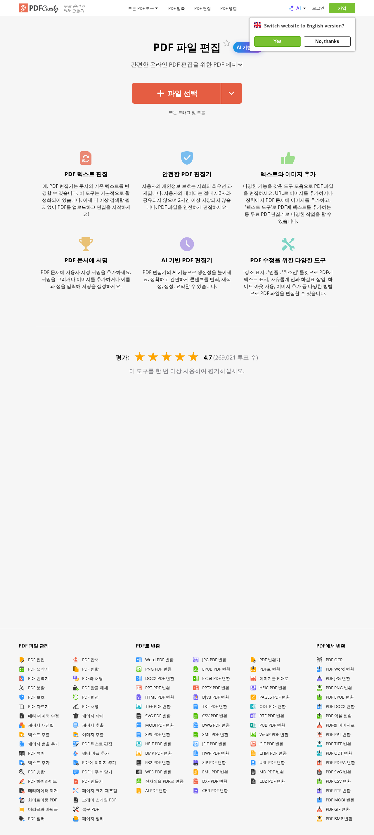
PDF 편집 (202, 8)
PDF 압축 (176, 8)
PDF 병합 (228, 8)
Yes (277, 41)
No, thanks (327, 41)
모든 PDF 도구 (141, 8)
